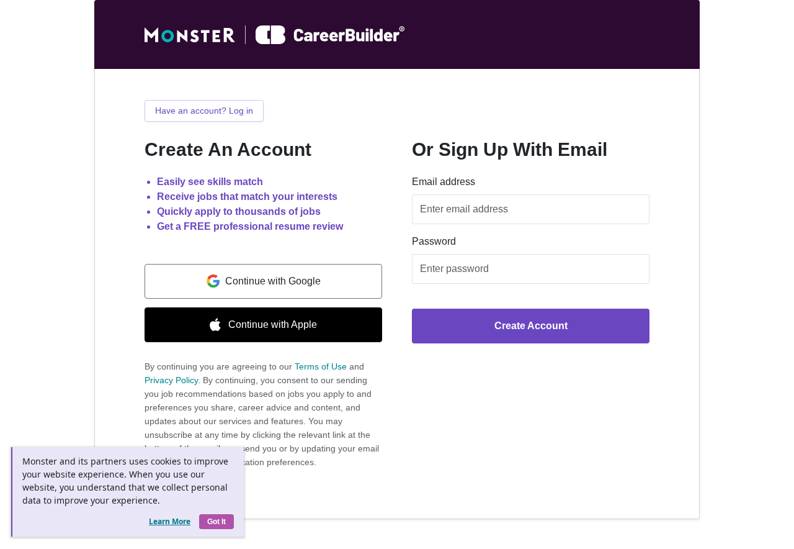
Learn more (169, 521)
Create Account (531, 325)
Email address (443, 181)
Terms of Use (321, 366)
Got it (216, 521)
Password (434, 241)
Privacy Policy (171, 380)
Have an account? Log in (204, 111)
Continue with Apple (272, 324)
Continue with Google (273, 281)
